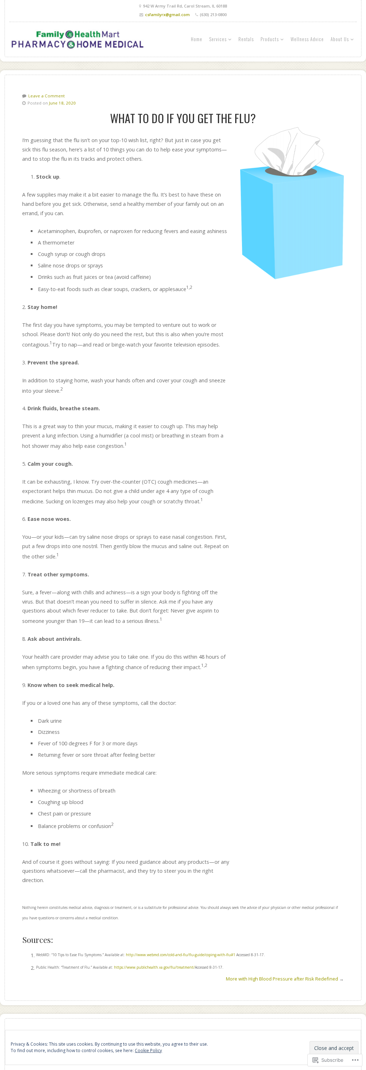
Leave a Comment (46, 95)
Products (270, 39)
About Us (340, 39)
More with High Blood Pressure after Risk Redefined (282, 978)
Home (196, 39)
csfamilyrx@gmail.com (167, 14)
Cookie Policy (148, 1050)
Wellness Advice (307, 39)
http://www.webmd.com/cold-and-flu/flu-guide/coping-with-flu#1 (180, 955)
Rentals (246, 39)
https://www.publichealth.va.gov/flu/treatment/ (154, 967)
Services (218, 39)
